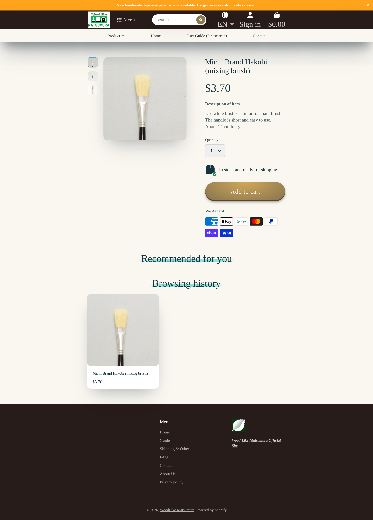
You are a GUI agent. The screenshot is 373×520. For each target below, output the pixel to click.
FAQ (164, 457)
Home (156, 35)
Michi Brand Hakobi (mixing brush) (123, 341)
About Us (168, 473)
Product (114, 35)
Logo (99, 20)
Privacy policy (171, 482)
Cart (276, 20)
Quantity (211, 140)
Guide (165, 440)
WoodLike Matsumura (177, 510)
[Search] (200, 19)
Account (250, 20)
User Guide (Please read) (206, 35)
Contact (259, 35)
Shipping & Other (174, 448)
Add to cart (245, 191)
